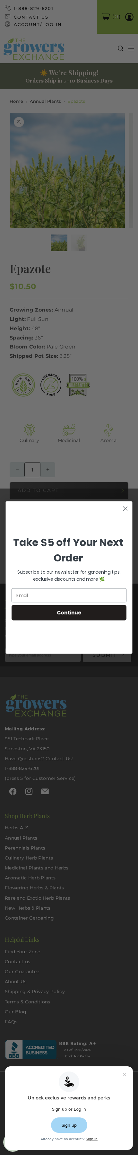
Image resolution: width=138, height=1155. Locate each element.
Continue (69, 612)
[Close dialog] (125, 509)
